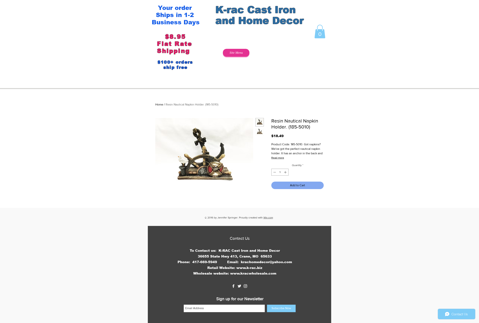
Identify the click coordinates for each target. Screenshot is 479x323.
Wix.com (268, 217)
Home (159, 104)
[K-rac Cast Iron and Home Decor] (233, 286)
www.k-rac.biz (249, 268)
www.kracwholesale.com (253, 273)
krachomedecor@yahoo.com (266, 262)
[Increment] (285, 172)
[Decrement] (274, 172)
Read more (277, 157)
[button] (320, 31)
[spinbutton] (280, 172)
